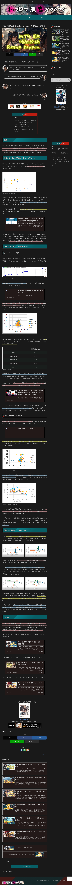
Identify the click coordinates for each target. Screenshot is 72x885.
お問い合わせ (55, 880)
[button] (39, 54)
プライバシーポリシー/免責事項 (43, 880)
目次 (22, 114)
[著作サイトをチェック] (21, 750)
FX (4, 731)
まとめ (16, 131)
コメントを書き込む (24, 866)
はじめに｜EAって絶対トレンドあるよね (25, 120)
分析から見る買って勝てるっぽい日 (24, 129)
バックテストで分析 (21, 124)
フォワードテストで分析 (22, 126)
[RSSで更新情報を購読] (27, 750)
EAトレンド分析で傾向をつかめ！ (23, 122)
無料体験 (56, 107)
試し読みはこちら (25, 719)
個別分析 (9, 731)
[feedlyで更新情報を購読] (24, 750)
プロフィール (62, 880)
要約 (16, 117)
